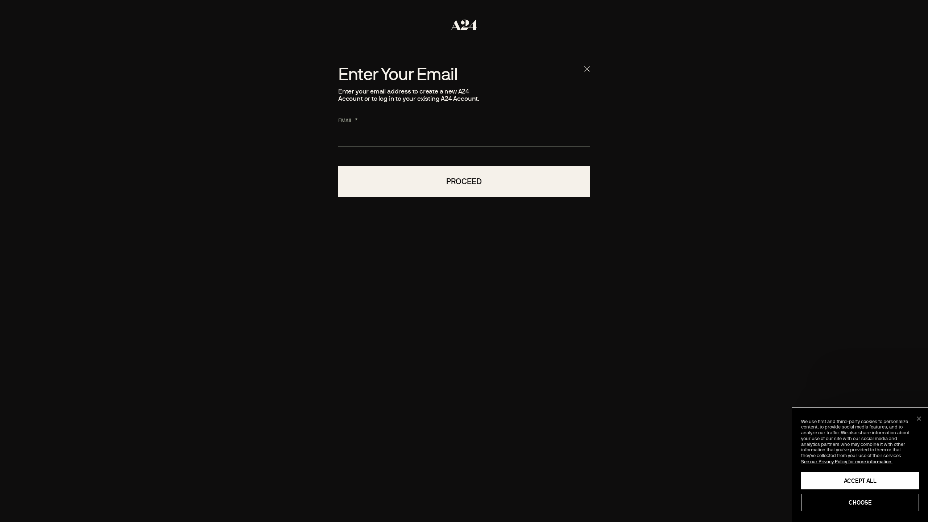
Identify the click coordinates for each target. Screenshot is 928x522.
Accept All (860, 480)
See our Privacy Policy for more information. (846, 461)
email (345, 120)
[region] (860, 465)
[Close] (919, 419)
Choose (860, 502)
